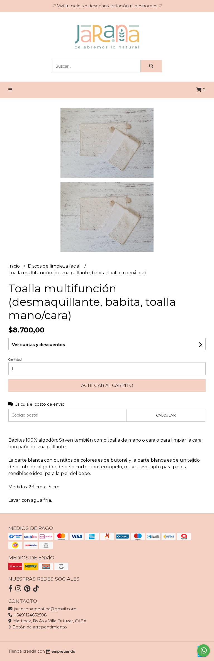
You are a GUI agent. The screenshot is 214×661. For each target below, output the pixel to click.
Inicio (14, 266)
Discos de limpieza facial (55, 266)
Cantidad (15, 359)
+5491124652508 (30, 615)
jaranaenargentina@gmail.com (44, 608)
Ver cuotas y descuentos (38, 344)
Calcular (166, 415)
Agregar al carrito (107, 385)
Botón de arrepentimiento (39, 627)
